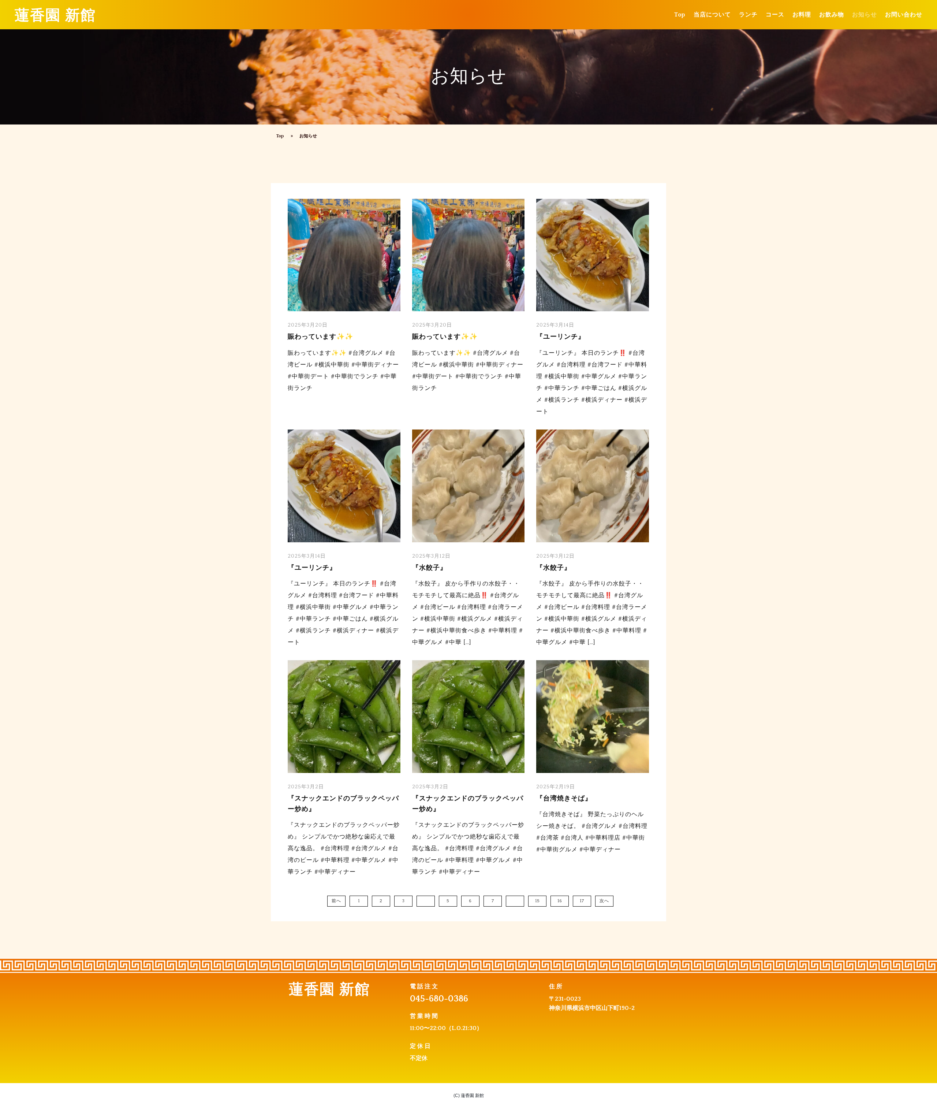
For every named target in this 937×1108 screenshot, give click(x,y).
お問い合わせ (903, 15)
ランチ (748, 15)
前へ (336, 901)
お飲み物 (831, 15)
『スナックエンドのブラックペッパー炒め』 (343, 804)
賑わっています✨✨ (320, 337)
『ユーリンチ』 (560, 337)
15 (537, 901)
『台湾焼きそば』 (564, 798)
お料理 (801, 15)
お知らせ (864, 15)
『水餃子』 (429, 568)
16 (559, 901)
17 (582, 901)
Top (680, 15)
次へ (604, 901)
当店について (712, 15)
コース (775, 15)
